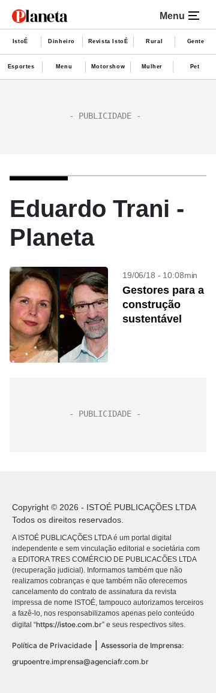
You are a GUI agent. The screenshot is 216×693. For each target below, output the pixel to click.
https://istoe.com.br (69, 624)
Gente (196, 41)
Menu (64, 67)
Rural (154, 41)
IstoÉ (20, 41)
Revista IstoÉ (108, 41)
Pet (195, 67)
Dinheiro (61, 41)
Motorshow (108, 67)
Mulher (152, 67)
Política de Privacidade (52, 645)
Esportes (21, 67)
